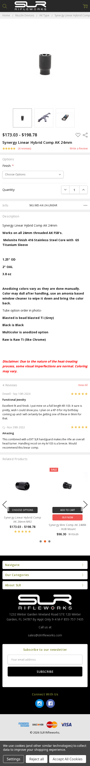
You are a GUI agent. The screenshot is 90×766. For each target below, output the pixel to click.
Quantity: (8, 190)
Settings (13, 759)
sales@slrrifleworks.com (45, 635)
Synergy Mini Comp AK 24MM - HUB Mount (67, 527)
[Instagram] (39, 703)
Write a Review (79, 148)
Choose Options (22, 510)
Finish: (8, 166)
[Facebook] (50, 703)
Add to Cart (67, 510)
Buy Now (67, 517)
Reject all (36, 759)
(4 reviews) (24, 148)
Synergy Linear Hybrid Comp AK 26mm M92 (22, 520)
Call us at (45, 627)
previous (4, 504)
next (85, 504)
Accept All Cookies (68, 759)
